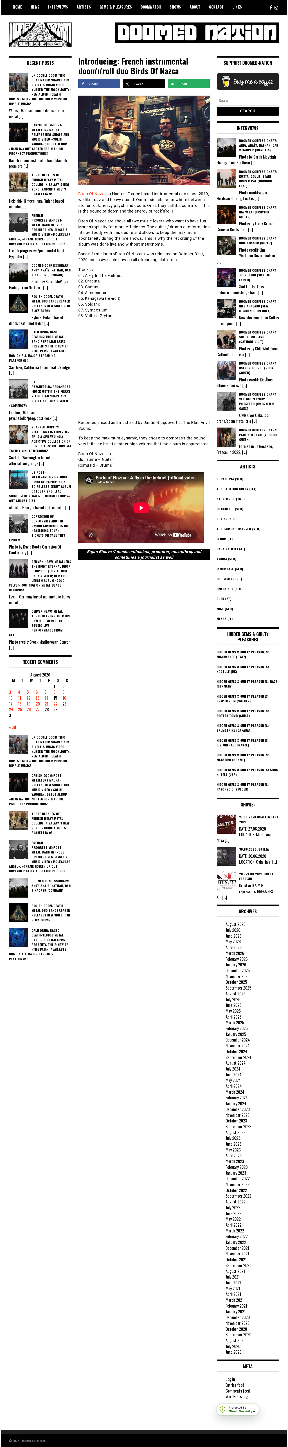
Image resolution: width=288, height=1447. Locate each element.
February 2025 (237, 1028)
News (35, 7)
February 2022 (237, 1236)
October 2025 (236, 982)
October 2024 (236, 1051)
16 (64, 698)
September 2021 (238, 1265)
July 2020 (233, 1346)
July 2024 (233, 1069)
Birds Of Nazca (92, 193)
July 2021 (233, 1277)
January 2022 (236, 1242)
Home (17, 7)
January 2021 (236, 1311)
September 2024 (238, 1057)
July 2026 (233, 930)
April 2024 (234, 1086)
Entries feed (235, 1385)
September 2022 (238, 1196)
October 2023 (236, 1121)
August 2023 (235, 1132)
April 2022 (234, 1225)
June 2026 (233, 936)
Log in (230, 1379)
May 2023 (233, 1150)
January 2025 (236, 1034)
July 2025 (233, 999)
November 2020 (238, 1323)
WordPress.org (237, 1396)
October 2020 (236, 1329)
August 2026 (235, 924)
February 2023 (237, 1167)
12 (28, 698)
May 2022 (233, 1219)
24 (11, 709)
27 (38, 709)
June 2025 (233, 1005)
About (195, 7)
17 (10, 704)
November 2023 (238, 1115)
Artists (84, 7)
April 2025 (234, 1017)
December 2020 (238, 1317)
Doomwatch (151, 7)
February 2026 (237, 959)
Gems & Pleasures (116, 7)
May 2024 (233, 1080)
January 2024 (236, 1103)
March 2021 (235, 1300)
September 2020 (238, 1334)
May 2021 (233, 1288)
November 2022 (238, 1184)
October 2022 (236, 1190)
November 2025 (238, 976)
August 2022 (235, 1202)
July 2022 (233, 1207)
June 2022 (233, 1213)
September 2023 (238, 1126)
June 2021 (233, 1283)
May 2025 (233, 1011)
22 (56, 704)
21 (46, 704)
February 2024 (237, 1097)
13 (37, 698)
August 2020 (235, 1340)
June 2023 (233, 1144)
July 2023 (233, 1138)
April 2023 (234, 1155)
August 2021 (235, 1271)
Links (237, 7)
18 (20, 704)
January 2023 (236, 1173)
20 (38, 704)
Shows (175, 7)
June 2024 (233, 1074)
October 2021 (236, 1259)
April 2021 (233, 1294)
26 (29, 709)
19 (28, 704)
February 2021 (236, 1306)
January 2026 (236, 965)
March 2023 (235, 1161)
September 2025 (238, 988)
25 (20, 709)
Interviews (58, 7)
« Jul (12, 727)
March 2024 (235, 1092)
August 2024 (235, 1063)
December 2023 (238, 1109)
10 (11, 698)
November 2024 (238, 1045)
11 (19, 698)
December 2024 (238, 1040)
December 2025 (238, 970)
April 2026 (234, 947)
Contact (216, 7)
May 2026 (233, 941)
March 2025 (235, 1022)
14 (46, 698)
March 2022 (235, 1231)
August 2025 (235, 994)
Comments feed (238, 1391)
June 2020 (233, 1352)
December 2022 (238, 1178)
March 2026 (235, 953)
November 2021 (237, 1254)
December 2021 (237, 1248)
